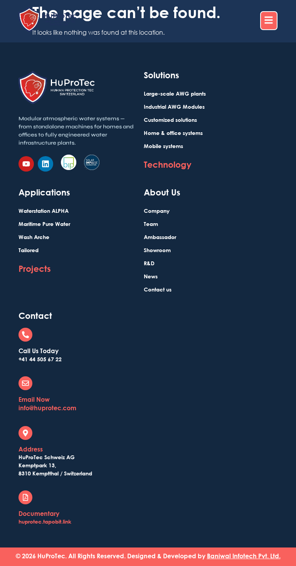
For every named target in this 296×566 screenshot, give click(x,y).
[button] (269, 20)
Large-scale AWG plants (175, 93)
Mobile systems (163, 146)
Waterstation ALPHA (43, 210)
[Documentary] (25, 497)
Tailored (28, 250)
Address (30, 449)
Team (151, 224)
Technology (168, 164)
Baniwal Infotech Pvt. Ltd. (244, 556)
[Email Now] (25, 383)
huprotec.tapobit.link (44, 521)
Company (157, 210)
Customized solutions (170, 119)
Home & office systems (173, 133)
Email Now (34, 399)
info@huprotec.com (47, 408)
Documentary (38, 513)
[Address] (25, 433)
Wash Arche (33, 237)
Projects (34, 268)
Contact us (158, 289)
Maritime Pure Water (44, 224)
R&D (149, 263)
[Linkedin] (45, 164)
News (151, 276)
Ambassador (160, 237)
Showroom (157, 250)
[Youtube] (26, 164)
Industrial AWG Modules (174, 106)
